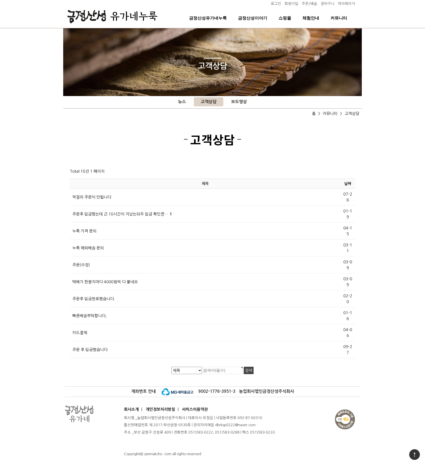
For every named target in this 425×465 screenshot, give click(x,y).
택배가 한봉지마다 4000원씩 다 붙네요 (105, 282)
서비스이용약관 (195, 409)
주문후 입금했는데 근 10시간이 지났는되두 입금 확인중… (122, 214)
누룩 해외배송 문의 (88, 248)
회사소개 (131, 409)
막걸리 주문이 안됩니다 (91, 197)
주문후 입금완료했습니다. (93, 299)
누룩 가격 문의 (84, 231)
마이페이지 (346, 3)
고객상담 (208, 102)
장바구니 (327, 3)
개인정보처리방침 (160, 409)
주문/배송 (309, 3)
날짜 (347, 183)
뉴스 (182, 102)
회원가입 (291, 3)
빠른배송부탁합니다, (89, 316)
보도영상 (239, 102)
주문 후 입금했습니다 (89, 350)
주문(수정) (81, 265)
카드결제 (79, 333)
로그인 (276, 3)
